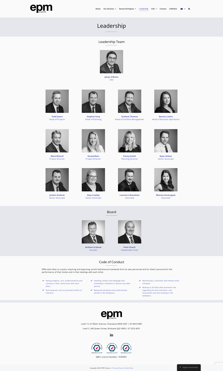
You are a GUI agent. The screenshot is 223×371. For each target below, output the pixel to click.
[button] (189, 9)
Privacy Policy (117, 368)
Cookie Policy (128, 368)
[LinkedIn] (111, 334)
